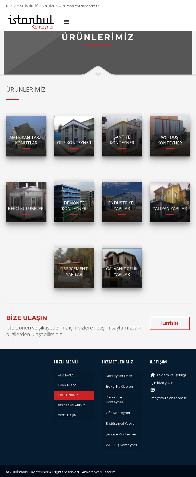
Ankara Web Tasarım (99, 472)
